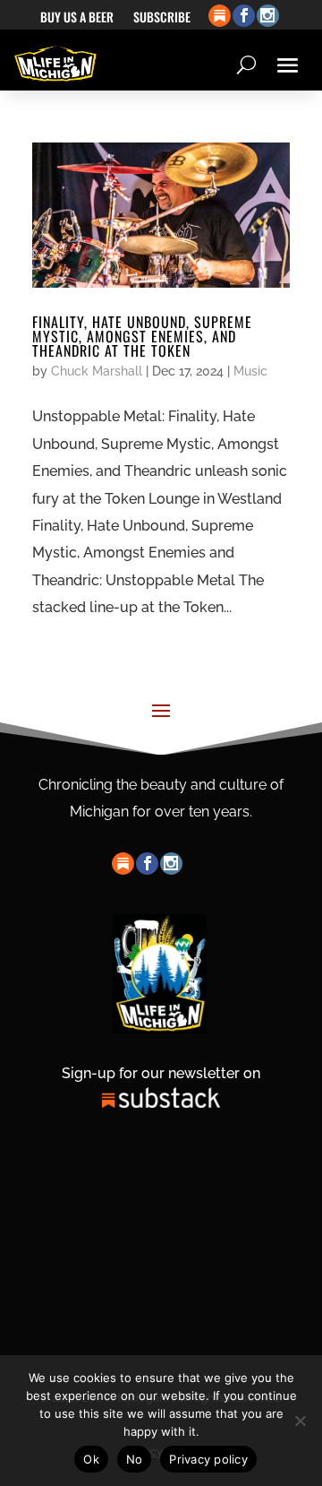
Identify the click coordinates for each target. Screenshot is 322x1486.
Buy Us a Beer (77, 18)
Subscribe (162, 18)
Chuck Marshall (96, 371)
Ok (91, 1459)
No (134, 1459)
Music (250, 371)
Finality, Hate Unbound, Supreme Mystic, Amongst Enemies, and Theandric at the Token (142, 336)
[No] (300, 1421)
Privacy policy (208, 1459)
